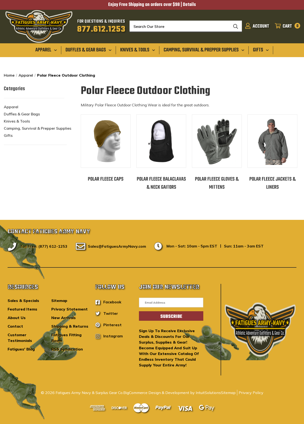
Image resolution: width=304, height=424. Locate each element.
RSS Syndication (67, 349)
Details (189, 4)
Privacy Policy (251, 392)
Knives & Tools (17, 121)
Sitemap (59, 300)
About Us (17, 317)
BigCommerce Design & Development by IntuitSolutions (172, 392)
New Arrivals (63, 317)
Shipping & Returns (69, 326)
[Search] (235, 26)
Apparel (11, 106)
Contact (15, 326)
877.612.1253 (101, 29)
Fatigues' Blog (21, 349)
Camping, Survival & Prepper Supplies (37, 128)
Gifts (8, 135)
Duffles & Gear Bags (22, 114)
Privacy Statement (69, 309)
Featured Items (22, 309)
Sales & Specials (23, 300)
